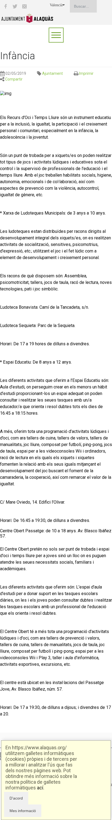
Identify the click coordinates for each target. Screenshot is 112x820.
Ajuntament (52, 73)
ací (40, 788)
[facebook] (5, 6)
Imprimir (86, 73)
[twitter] (15, 6)
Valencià (56, 5)
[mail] (24, 6)
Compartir (14, 79)
